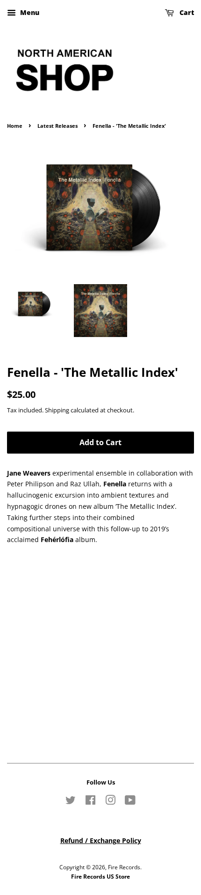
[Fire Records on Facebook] (90, 802)
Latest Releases (57, 126)
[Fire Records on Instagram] (110, 802)
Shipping (57, 410)
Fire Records (124, 867)
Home (14, 126)
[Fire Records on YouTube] (130, 802)
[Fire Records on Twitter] (70, 802)
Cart (186, 12)
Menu (28, 12)
